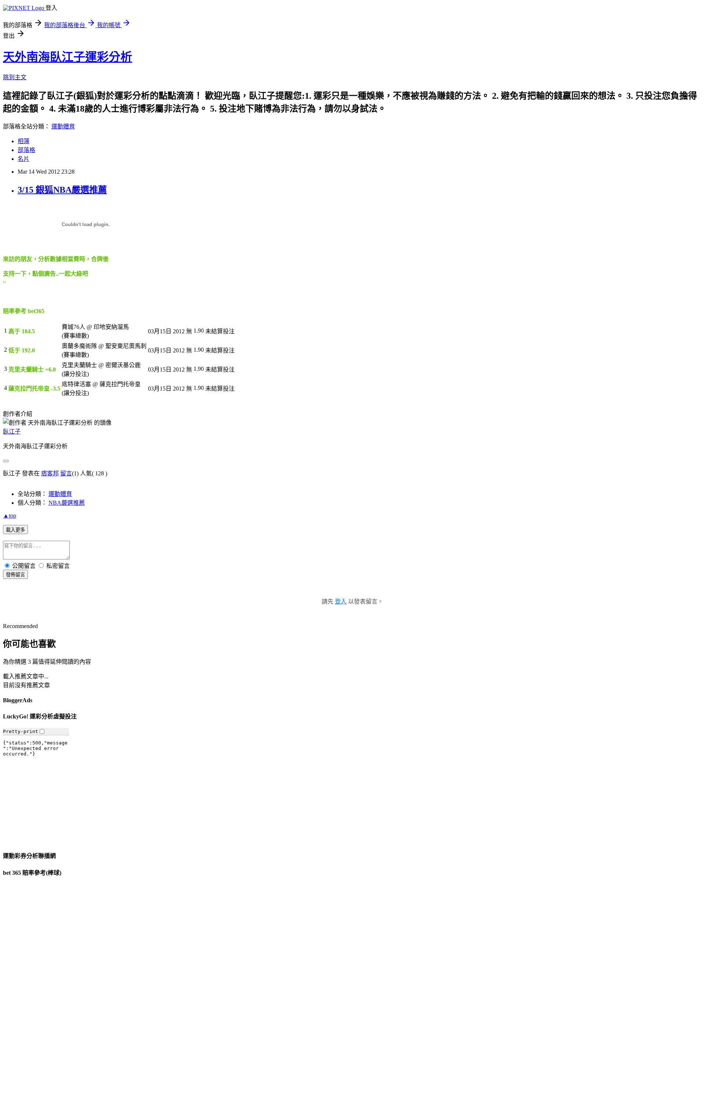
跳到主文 (14, 77)
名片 (23, 159)
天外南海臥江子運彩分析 (67, 57)
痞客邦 (50, 473)
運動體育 (63, 126)
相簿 (23, 141)
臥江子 (12, 431)
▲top (9, 515)
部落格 (26, 150)
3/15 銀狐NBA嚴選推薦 (62, 190)
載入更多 (15, 530)
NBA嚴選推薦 (66, 503)
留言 (66, 473)
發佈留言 (15, 574)
